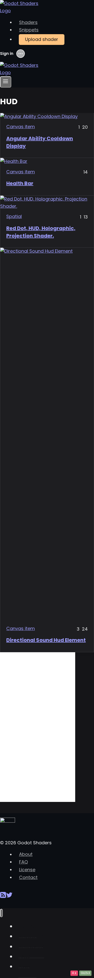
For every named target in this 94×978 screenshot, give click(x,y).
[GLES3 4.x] (47, 203)
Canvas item (20, 126)
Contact (28, 877)
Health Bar (19, 183)
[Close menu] (1, 913)
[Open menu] (5, 82)
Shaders (28, 22)
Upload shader (41, 39)
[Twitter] (9, 897)
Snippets (29, 30)
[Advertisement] (37, 727)
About (26, 854)
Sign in (6, 54)
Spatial (14, 216)
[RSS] (3, 897)
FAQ (23, 862)
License (27, 870)
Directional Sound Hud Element (46, 640)
